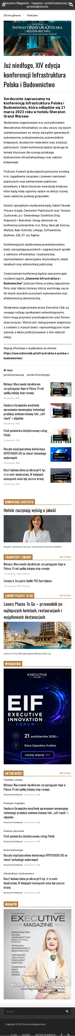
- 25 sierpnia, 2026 (31, 795)
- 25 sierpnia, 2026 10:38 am (17, 574)
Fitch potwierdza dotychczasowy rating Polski (29, 836)
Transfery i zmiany (13, 779)
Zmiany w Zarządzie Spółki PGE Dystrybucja (28, 581)
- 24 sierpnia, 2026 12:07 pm (17, 586)
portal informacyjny (38, 375)
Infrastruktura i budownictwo (19, 873)
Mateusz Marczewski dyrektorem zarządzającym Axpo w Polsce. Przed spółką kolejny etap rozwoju (24, 388)
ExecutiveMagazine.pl (34, 1024)
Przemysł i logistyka (14, 803)
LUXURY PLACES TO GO (19, 596)
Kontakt (26, 1035)
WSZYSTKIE (65, 557)
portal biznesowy (14, 375)
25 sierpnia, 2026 (12, 398)
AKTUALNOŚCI (13, 773)
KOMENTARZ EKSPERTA (19, 502)
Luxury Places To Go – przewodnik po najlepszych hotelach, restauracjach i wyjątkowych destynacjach (33, 610)
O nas (14, 1035)
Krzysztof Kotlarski (13, 795)
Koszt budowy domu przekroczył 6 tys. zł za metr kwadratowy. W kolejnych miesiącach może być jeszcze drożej (25, 474)
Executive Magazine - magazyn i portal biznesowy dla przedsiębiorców (37, 4)
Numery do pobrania (45, 1035)
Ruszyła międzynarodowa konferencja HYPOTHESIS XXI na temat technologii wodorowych (25, 453)
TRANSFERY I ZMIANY (18, 557)
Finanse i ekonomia (14, 831)
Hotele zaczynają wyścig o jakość (30, 510)
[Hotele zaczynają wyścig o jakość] (37, 528)
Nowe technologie (13, 850)
